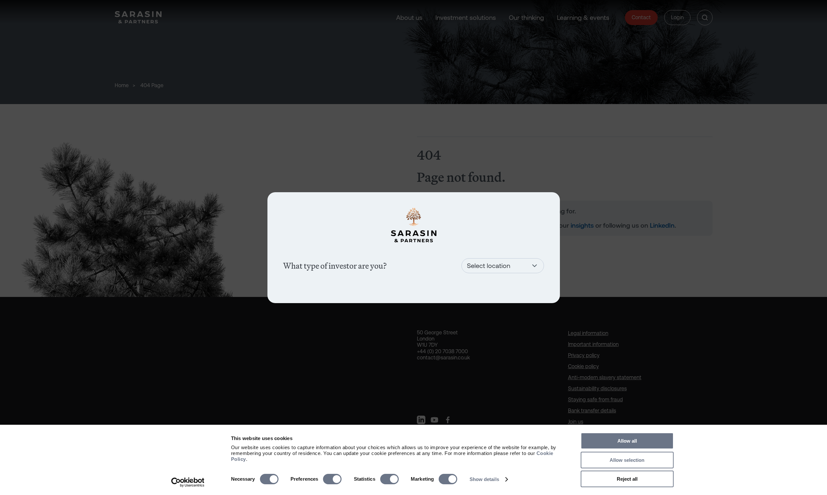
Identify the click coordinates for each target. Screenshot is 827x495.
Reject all (627, 479)
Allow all (627, 441)
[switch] (332, 479)
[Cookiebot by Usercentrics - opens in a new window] (187, 482)
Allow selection (627, 460)
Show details (484, 479)
